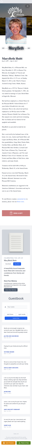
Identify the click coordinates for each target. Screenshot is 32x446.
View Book (8, 264)
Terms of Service (20, 438)
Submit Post (16, 318)
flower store (20, 202)
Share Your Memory (10, 290)
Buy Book (17, 264)
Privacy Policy (11, 438)
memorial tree (22, 199)
